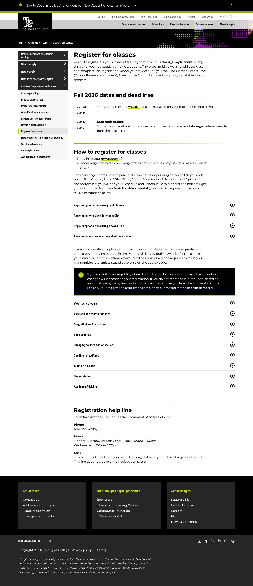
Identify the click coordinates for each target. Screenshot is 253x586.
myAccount (183, 62)
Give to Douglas (182, 505)
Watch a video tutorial (131, 188)
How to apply (28, 71)
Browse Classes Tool (32, 99)
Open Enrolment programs (35, 112)
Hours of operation (36, 511)
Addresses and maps (38, 505)
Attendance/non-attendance (36, 156)
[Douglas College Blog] (233, 542)
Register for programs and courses (57, 43)
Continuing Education (113, 511)
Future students (149, 16)
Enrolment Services (142, 417)
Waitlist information (31, 144)
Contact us (31, 499)
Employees (207, 16)
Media (175, 516)
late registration (201, 126)
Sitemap (101, 550)
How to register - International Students (42, 137)
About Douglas (227, 24)
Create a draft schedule (33, 125)
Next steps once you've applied (37, 79)
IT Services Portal (109, 516)
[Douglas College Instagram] (199, 542)
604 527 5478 (84, 429)
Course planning (30, 93)
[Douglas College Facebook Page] (206, 542)
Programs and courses (133, 24)
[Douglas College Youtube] (226, 542)
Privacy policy (82, 550)
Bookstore (104, 499)
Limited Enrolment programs (36, 118)
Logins (101, 16)
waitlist (134, 107)
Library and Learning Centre (117, 505)
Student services (204, 24)
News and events (184, 521)
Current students (172, 16)
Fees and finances (179, 24)
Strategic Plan (181, 499)
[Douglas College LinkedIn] (219, 542)
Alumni (191, 16)
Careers (176, 511)
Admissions (158, 24)
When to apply (28, 64)
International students (122, 16)
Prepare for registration (33, 105)
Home (21, 43)
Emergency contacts (38, 516)
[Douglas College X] (213, 542)
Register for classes (31, 131)
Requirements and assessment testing (37, 55)
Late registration (30, 150)
